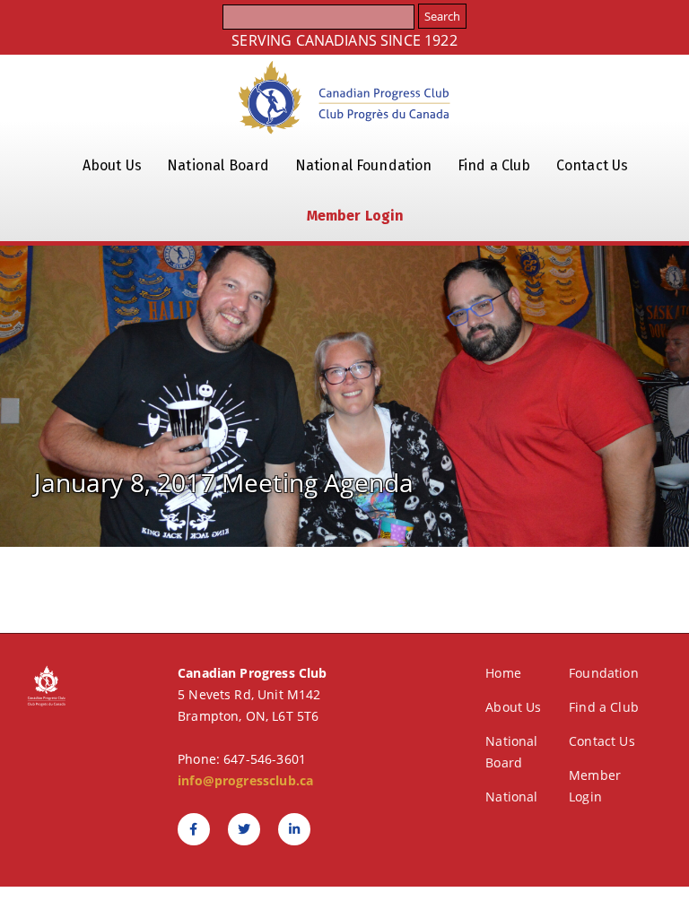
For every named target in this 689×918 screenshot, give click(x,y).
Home (503, 672)
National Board (218, 165)
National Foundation (363, 165)
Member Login (356, 215)
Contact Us (592, 165)
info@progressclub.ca (245, 780)
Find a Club (494, 165)
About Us (112, 165)
